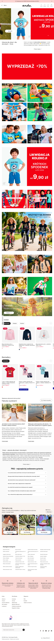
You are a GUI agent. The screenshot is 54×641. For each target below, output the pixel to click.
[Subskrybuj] (48, 627)
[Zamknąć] (50, 616)
